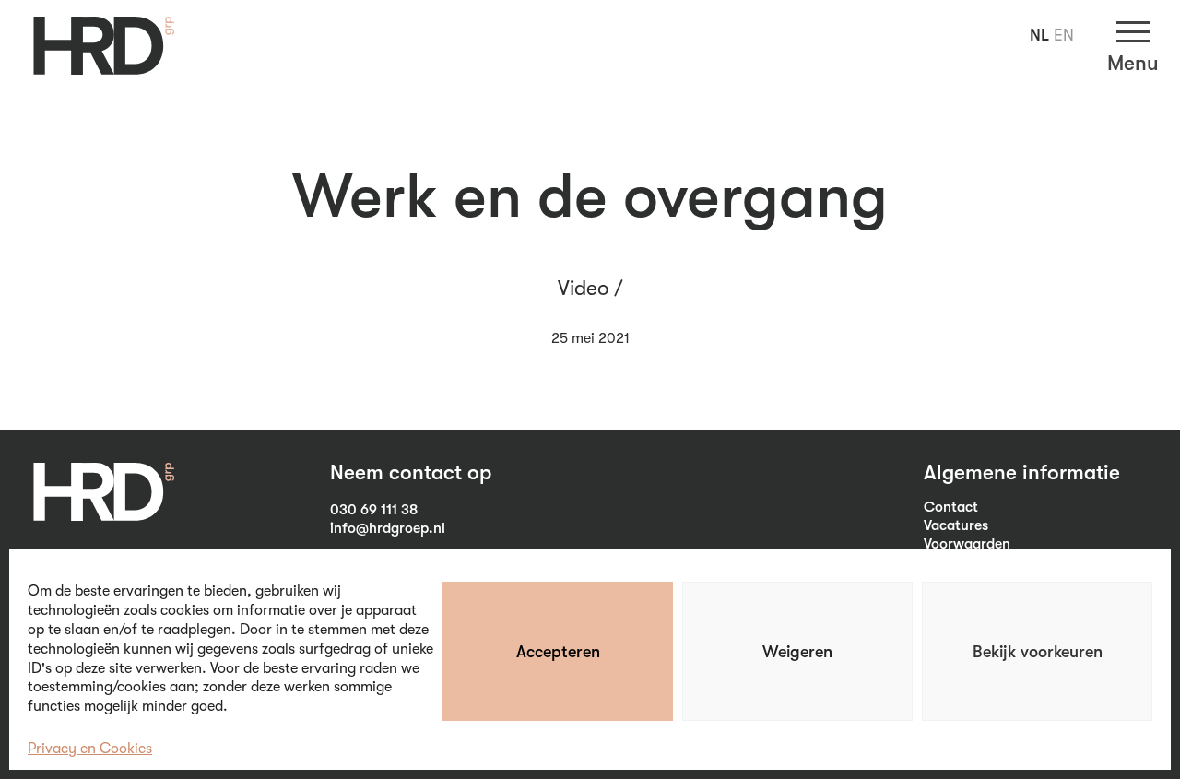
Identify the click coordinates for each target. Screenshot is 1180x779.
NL (1039, 35)
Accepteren (558, 652)
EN (1064, 35)
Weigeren (797, 652)
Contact (951, 507)
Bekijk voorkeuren (1038, 652)
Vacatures (956, 525)
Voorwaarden (967, 544)
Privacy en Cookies (90, 748)
